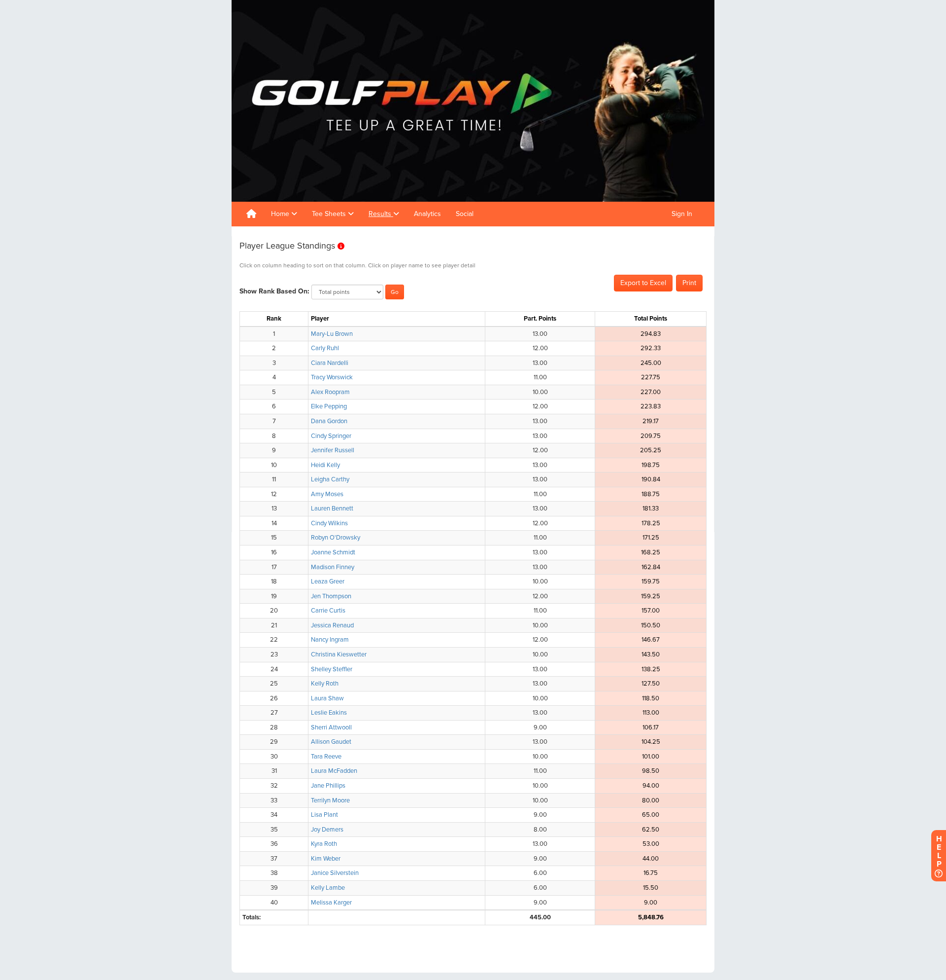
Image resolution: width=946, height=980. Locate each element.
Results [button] (381, 214)
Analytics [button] (427, 214)
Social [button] (464, 214)
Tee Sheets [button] (330, 214)
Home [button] (281, 214)
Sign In (682, 214)
